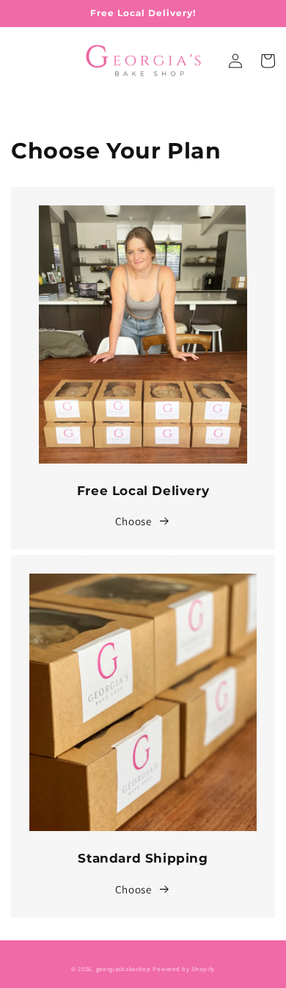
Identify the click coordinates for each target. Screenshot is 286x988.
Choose (133, 521)
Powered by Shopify (184, 969)
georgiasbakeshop (123, 969)
